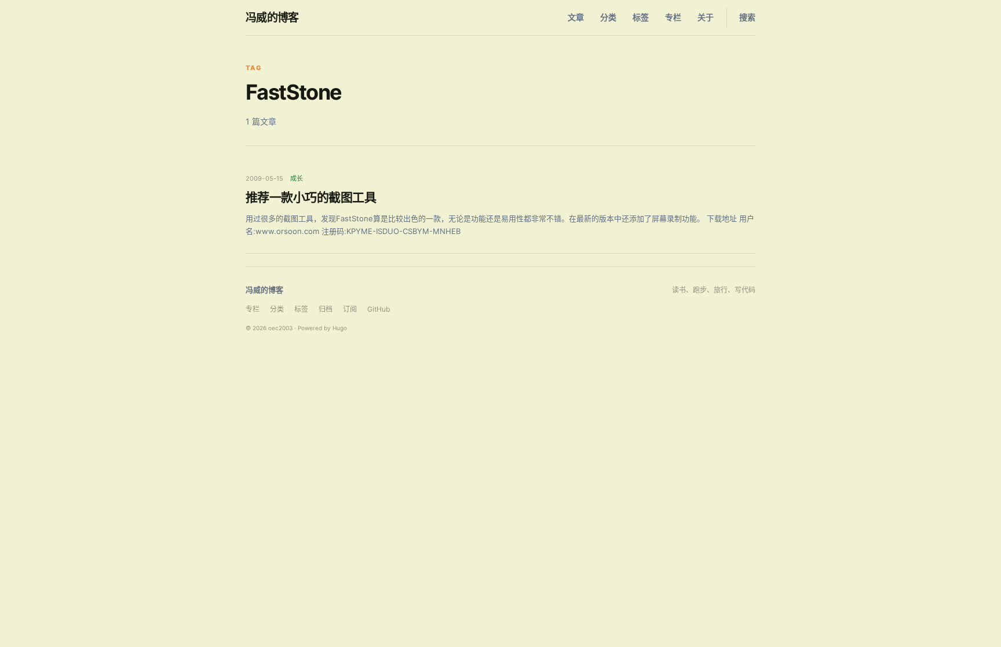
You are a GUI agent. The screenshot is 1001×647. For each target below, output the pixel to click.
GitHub (378, 309)
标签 (641, 17)
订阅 (350, 309)
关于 (705, 17)
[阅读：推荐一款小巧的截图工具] (500, 206)
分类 (608, 17)
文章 (576, 17)
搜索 (747, 17)
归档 (326, 309)
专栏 (673, 17)
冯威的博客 (272, 17)
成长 (296, 178)
